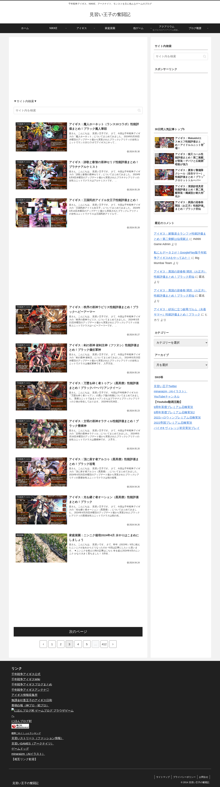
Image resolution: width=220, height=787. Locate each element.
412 (104, 644)
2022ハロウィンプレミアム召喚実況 (177, 417)
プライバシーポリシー (184, 777)
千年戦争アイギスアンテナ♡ (30, 689)
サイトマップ (163, 777)
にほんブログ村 (21, 721)
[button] (139, 110)
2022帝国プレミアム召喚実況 (173, 422)
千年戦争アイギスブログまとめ (31, 684)
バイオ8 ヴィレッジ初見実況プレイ (177, 428)
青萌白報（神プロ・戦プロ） (30, 705)
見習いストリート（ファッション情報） (37, 738)
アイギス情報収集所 (24, 695)
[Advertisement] (78, 70)
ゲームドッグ (20, 748)
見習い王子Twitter (165, 386)
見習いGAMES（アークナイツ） (32, 743)
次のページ (78, 632)
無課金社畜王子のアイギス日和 (31, 700)
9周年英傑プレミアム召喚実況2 (174, 412)
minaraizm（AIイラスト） (170, 391)
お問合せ (203, 777)
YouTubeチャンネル (167, 396)
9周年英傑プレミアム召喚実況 (173, 407)
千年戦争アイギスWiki (25, 679)
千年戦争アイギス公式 (25, 674)
